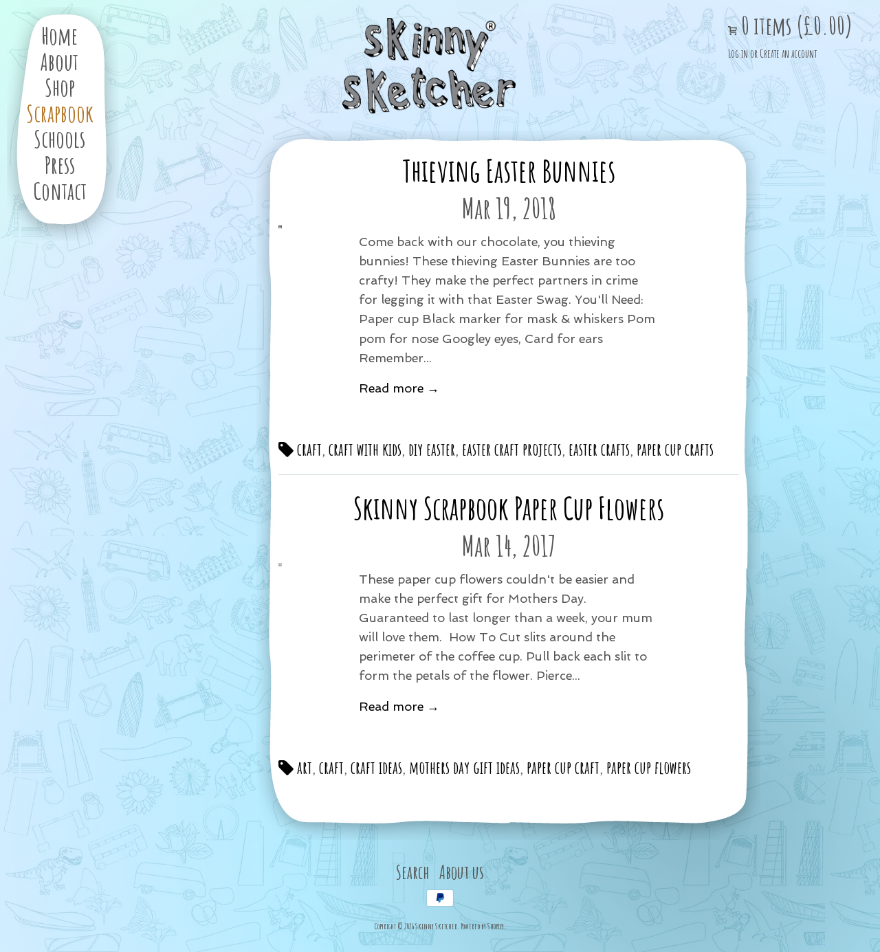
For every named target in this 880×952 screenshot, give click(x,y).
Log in (738, 53)
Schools (59, 138)
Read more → (399, 388)
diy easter (431, 449)
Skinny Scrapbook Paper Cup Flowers (508, 507)
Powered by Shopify (482, 926)
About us (461, 872)
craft (308, 449)
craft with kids (365, 449)
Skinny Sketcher (429, 66)
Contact (60, 191)
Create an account (788, 53)
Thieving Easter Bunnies (508, 170)
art (303, 767)
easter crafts (599, 449)
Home (59, 35)
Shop (60, 87)
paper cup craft (563, 767)
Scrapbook (60, 113)
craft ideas (376, 767)
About (59, 61)
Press (60, 164)
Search (412, 872)
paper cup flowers (648, 767)
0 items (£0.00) (794, 25)
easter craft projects (512, 449)
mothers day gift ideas (464, 767)
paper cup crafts (675, 449)
